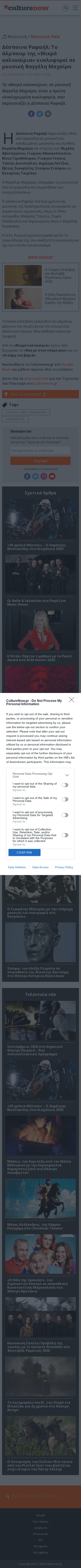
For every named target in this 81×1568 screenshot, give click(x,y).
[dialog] (40, 784)
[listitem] (40, 775)
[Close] (73, 701)
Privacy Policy (64, 867)
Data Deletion (17, 867)
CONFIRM (24, 852)
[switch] (65, 785)
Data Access (40, 867)
